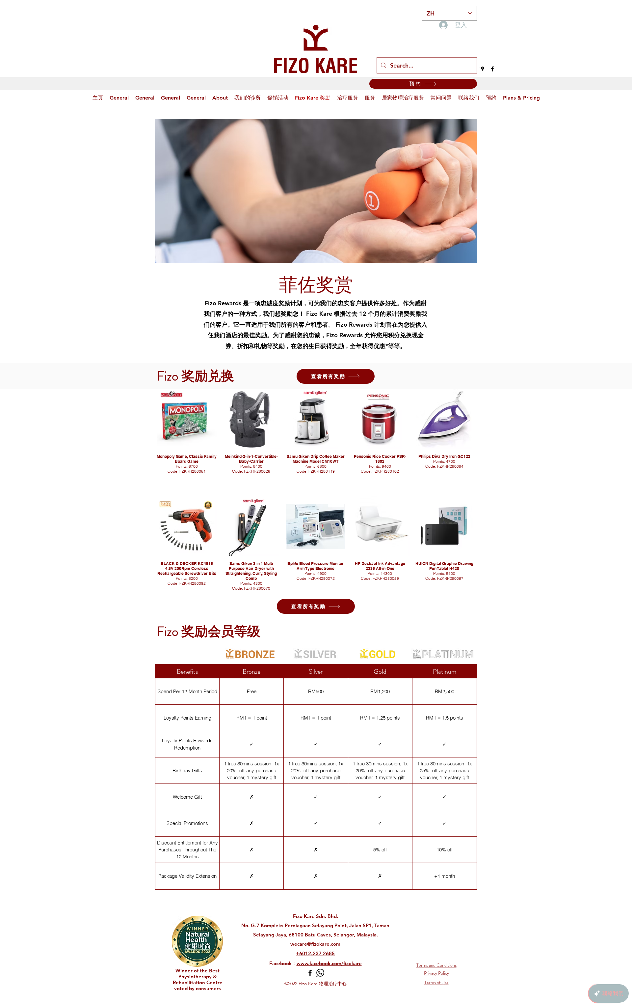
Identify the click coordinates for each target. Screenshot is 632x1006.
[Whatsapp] (320, 973)
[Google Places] (482, 69)
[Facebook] (492, 69)
